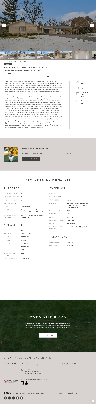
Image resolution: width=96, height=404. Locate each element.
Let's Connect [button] (48, 335)
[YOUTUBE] (13, 397)
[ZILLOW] (21, 397)
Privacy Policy (78, 393)
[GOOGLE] (17, 397)
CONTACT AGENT (31, 159)
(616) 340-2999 (38, 154)
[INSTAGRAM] (5, 397)
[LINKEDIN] (9, 397)
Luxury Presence (41, 393)
